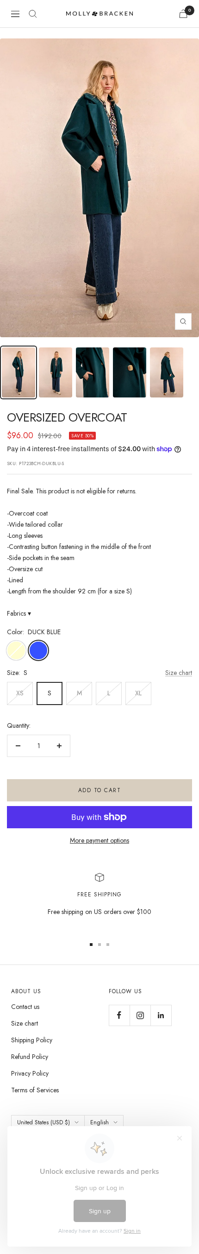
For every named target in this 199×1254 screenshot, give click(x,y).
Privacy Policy (30, 1073)
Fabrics (19, 613)
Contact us (25, 1006)
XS (20, 693)
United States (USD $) (43, 1122)
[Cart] (183, 13)
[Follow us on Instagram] (140, 1015)
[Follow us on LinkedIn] (160, 1015)
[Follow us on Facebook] (119, 1015)
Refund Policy (29, 1056)
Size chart (178, 672)
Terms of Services (35, 1090)
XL (138, 693)
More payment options (99, 840)
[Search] (33, 14)
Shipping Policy (31, 1040)
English (99, 1122)
